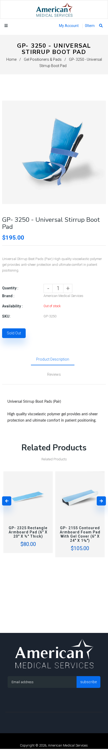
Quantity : (10, 288)
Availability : (12, 306)
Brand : (8, 296)
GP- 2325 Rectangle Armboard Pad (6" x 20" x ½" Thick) (28, 532)
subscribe (88, 682)
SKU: (6, 316)
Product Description (52, 359)
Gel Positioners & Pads (43, 59)
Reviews (54, 374)
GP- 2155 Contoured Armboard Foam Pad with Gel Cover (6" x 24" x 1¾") (80, 534)
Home (11, 59)
